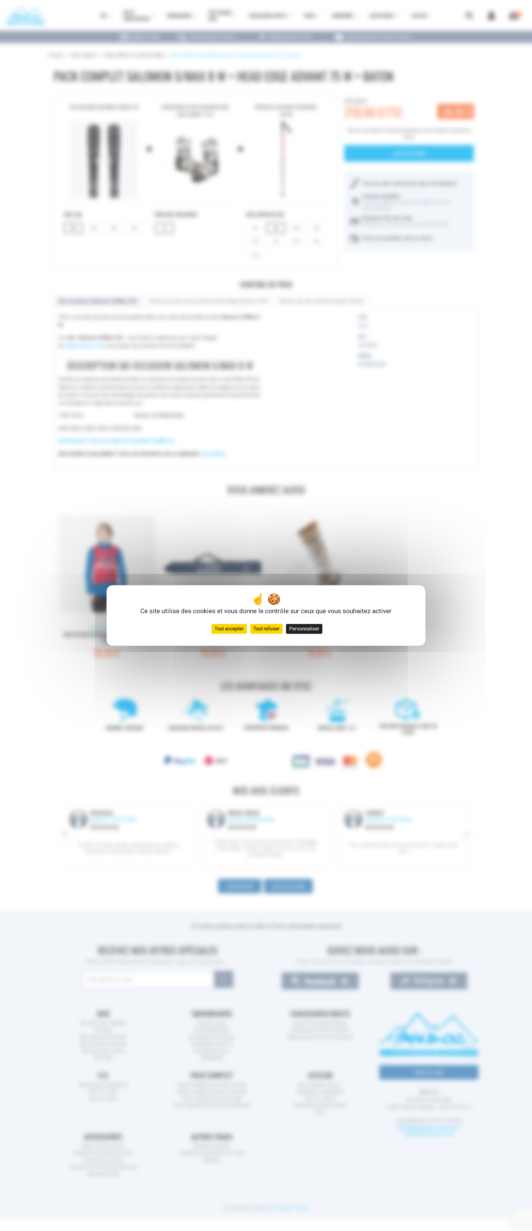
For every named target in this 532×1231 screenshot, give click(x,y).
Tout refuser (266, 629)
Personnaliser (304, 629)
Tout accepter (229, 629)
